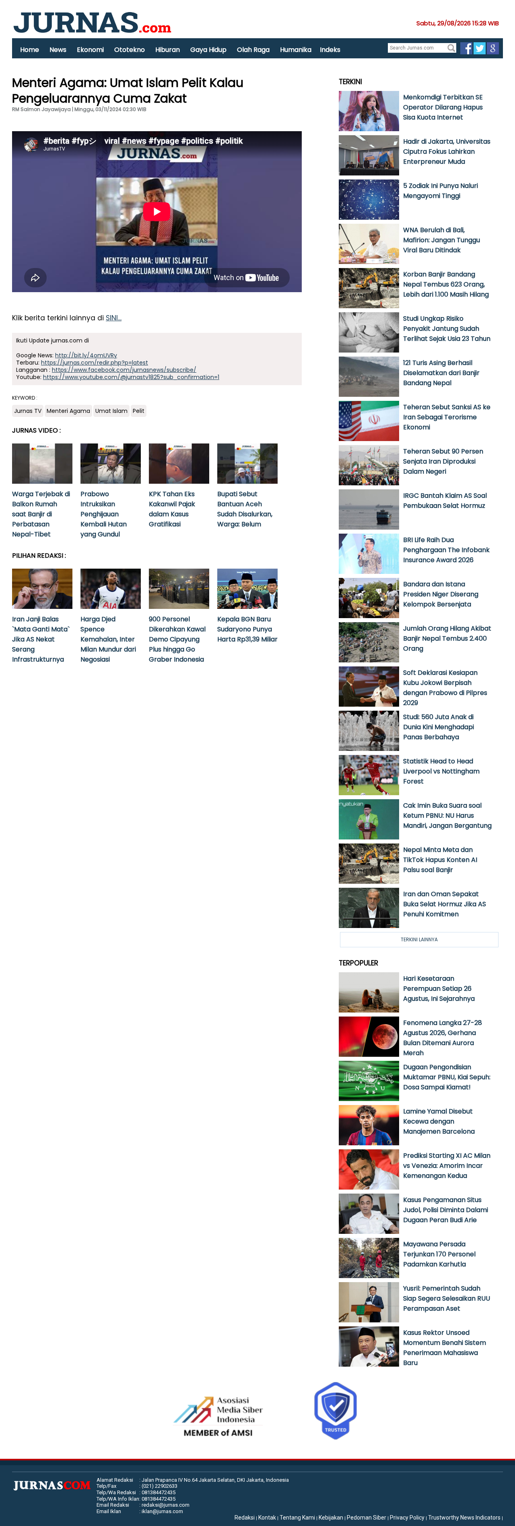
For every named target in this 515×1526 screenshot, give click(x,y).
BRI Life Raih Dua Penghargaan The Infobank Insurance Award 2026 (446, 550)
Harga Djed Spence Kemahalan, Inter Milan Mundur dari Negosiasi (108, 639)
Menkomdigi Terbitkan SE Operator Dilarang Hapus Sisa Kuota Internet (443, 107)
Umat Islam (111, 411)
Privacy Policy (407, 1517)
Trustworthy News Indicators (464, 1517)
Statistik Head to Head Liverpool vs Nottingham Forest (441, 771)
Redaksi (245, 1517)
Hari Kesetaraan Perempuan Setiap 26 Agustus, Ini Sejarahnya (439, 988)
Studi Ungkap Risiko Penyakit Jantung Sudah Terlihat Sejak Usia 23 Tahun (446, 328)
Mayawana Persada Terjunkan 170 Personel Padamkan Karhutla (439, 1254)
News (57, 49)
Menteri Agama (68, 411)
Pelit (138, 411)
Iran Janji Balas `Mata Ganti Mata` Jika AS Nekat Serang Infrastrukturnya (41, 639)
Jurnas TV (27, 411)
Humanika (295, 49)
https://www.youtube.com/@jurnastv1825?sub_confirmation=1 (131, 377)
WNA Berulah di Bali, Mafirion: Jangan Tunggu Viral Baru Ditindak (441, 240)
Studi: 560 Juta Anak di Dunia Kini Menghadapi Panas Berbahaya (438, 727)
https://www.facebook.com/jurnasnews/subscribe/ (124, 370)
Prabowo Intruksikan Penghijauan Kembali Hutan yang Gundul (103, 514)
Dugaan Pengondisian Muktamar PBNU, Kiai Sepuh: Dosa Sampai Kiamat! (446, 1077)
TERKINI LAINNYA (419, 939)
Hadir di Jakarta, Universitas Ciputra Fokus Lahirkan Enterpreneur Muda (446, 151)
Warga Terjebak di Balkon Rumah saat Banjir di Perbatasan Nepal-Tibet (41, 514)
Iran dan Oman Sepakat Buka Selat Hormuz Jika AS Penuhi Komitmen (444, 904)
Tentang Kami (297, 1517)
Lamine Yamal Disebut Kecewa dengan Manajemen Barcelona (439, 1121)
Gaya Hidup (208, 49)
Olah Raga (253, 49)
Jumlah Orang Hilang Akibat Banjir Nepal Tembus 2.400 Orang (447, 638)
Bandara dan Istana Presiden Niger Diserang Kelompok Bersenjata (440, 594)
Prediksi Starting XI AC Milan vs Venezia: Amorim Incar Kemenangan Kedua (446, 1165)
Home (29, 49)
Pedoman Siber (366, 1517)
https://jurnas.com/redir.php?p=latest (94, 363)
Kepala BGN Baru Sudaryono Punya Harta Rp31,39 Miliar (247, 629)
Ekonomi (90, 49)
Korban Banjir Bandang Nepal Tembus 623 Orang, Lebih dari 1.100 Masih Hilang (446, 284)
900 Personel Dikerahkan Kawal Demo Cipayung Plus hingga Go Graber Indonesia (177, 639)
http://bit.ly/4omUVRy (86, 355)
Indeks (330, 49)
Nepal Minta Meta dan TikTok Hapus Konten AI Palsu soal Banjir (440, 859)
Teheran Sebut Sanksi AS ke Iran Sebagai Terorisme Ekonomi (446, 417)
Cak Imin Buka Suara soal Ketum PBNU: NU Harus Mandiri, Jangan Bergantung (447, 815)
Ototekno (129, 49)
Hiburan (167, 49)
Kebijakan (331, 1517)
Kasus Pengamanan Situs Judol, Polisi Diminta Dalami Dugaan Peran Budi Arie (445, 1210)
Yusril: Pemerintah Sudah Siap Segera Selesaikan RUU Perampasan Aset (446, 1298)
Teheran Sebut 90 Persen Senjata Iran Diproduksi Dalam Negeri (443, 461)
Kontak (267, 1517)
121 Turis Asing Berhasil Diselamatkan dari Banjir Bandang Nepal (441, 373)
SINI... (114, 318)
